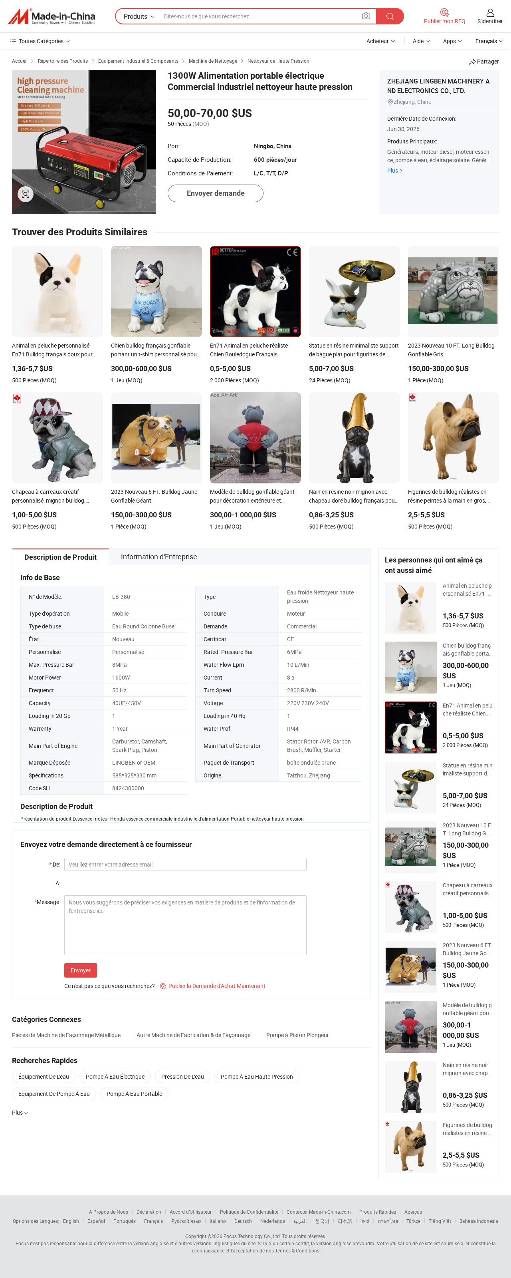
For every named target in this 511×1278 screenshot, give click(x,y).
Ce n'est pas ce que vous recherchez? (109, 986)
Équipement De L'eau (43, 1076)
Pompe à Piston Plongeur (297, 1035)
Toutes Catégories (41, 41)
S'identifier (490, 21)
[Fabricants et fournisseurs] (51, 16)
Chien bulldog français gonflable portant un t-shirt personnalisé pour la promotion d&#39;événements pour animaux (467, 650)
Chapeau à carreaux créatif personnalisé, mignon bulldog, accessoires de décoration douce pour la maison (468, 889)
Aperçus (413, 1211)
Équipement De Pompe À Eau (54, 1093)
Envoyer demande (216, 193)
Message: (47, 902)
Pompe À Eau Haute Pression (257, 1076)
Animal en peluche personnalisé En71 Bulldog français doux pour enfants (467, 590)
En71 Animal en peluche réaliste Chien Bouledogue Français (468, 710)
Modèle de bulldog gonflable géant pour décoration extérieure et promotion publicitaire (467, 1009)
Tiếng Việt (440, 1221)
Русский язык (186, 1221)
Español (96, 1221)
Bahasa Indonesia (479, 1221)
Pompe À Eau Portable (134, 1093)
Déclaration (149, 1211)
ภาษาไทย (388, 1221)
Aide (418, 41)
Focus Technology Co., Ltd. (252, 1236)
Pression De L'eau (182, 1076)
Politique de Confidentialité (249, 1211)
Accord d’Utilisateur (191, 1211)
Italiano (218, 1221)
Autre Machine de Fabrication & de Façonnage (193, 1035)
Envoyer (81, 970)
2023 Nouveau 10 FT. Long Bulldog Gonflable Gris (468, 829)
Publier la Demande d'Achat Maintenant (212, 986)
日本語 (345, 1221)
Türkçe (413, 1221)
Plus (392, 170)
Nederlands (272, 1221)
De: (54, 864)
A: (57, 883)
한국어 (322, 1221)
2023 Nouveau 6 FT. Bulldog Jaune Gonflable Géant (467, 949)
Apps (449, 41)
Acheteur (377, 41)
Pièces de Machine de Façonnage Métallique (66, 1035)
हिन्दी (364, 1221)
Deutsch (243, 1221)
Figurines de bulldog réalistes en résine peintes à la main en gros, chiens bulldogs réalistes (468, 1129)
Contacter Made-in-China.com (319, 1211)
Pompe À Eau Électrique (115, 1076)
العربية (300, 1221)
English (71, 1221)
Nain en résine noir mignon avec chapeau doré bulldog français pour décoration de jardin (468, 1069)
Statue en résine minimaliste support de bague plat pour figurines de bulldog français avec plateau (468, 769)
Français (153, 1221)
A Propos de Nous (108, 1211)
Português (124, 1221)
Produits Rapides (377, 1211)
